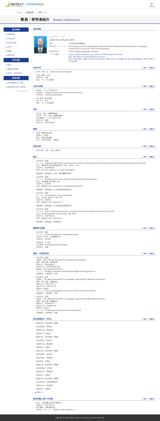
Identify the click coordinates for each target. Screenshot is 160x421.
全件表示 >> (39, 392)
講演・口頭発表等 (15, 73)
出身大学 (11, 38)
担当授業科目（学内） (16, 83)
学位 (9, 47)
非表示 (151, 67)
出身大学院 (12, 43)
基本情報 (11, 34)
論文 (9, 65)
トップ (19, 12)
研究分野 (11, 55)
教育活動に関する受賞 (16, 87)
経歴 (9, 51)
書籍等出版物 (13, 69)
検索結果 (29, 12)
